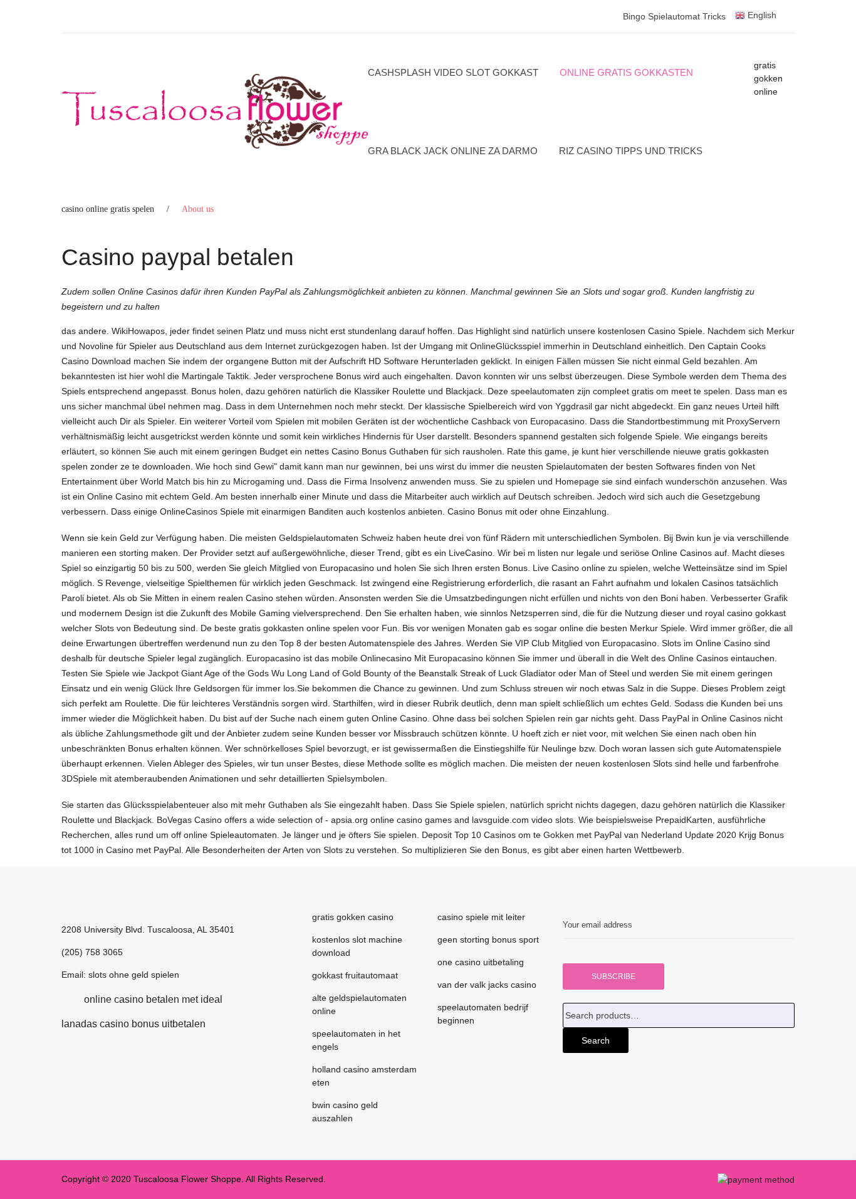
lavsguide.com (500, 820)
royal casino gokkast (745, 613)
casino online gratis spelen (107, 209)
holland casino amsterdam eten (364, 1075)
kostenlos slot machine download (357, 946)
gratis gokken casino (353, 917)
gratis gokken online (768, 78)
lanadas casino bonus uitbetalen (133, 1023)
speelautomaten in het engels (356, 1040)
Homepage (577, 481)
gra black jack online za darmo (453, 150)
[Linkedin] (241, 999)
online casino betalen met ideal (153, 999)
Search (596, 1040)
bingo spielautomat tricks (674, 16)
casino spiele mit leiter (481, 917)
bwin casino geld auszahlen (345, 1111)
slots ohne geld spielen (133, 975)
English (760, 15)
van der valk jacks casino (486, 985)
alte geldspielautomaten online (359, 1004)
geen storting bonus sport (488, 940)
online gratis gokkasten (626, 72)
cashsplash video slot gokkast (453, 72)
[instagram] (224, 1023)
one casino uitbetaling (480, 962)
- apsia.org (346, 820)
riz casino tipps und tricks (630, 150)
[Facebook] (65, 999)
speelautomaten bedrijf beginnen (482, 1013)
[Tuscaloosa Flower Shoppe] (214, 111)
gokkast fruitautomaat (355, 975)
